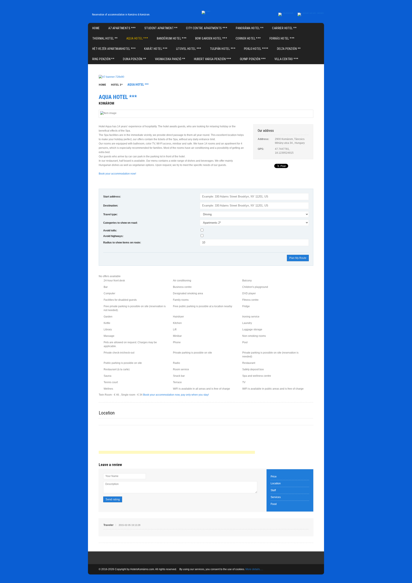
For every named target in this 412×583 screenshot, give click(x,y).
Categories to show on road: (120, 222)
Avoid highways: (113, 236)
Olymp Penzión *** (253, 59)
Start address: (112, 196)
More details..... (254, 569)
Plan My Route (297, 258)
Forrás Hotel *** (282, 38)
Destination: (110, 205)
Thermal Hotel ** (105, 38)
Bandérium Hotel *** (172, 38)
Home (96, 28)
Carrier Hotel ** (284, 28)
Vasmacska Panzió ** (170, 59)
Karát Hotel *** (155, 48)
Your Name (111, 476)
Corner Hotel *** (248, 38)
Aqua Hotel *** (137, 38)
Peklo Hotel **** (256, 48)
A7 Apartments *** (122, 28)
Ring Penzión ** (103, 59)
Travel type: (110, 214)
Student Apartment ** (160, 28)
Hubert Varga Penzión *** (212, 59)
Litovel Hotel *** (188, 48)
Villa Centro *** (286, 59)
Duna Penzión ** (134, 59)
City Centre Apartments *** (206, 28)
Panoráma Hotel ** (250, 28)
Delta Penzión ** (289, 48)
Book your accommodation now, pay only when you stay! (176, 394)
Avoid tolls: (110, 230)
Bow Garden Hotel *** (211, 38)
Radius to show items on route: (122, 242)
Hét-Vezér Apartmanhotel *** (114, 48)
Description (112, 484)
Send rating (113, 499)
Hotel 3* (117, 84)
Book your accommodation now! (117, 173)
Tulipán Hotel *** (222, 48)
